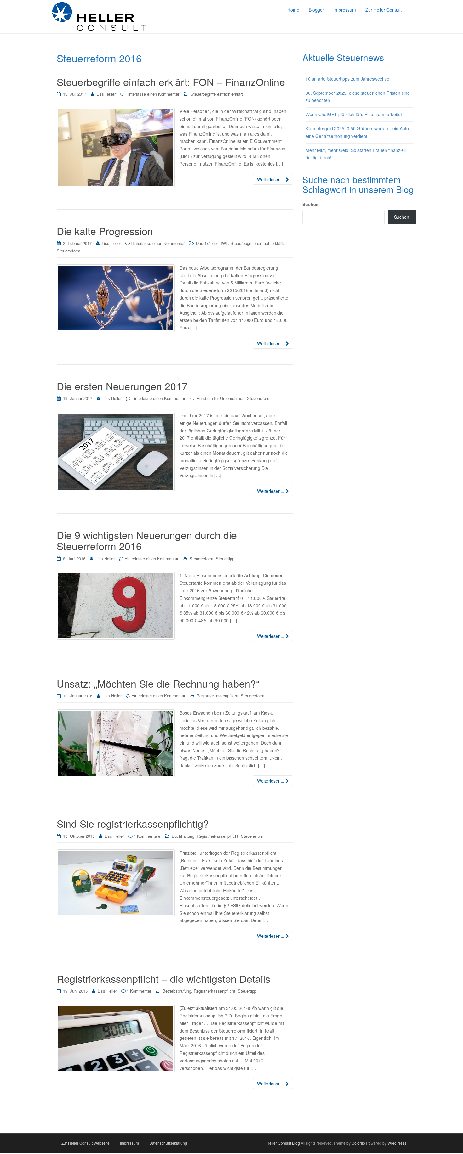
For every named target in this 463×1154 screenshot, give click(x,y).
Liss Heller (106, 94)
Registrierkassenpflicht (217, 696)
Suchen (310, 204)
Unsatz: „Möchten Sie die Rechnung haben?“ (158, 683)
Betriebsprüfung (177, 991)
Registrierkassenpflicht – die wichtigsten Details (163, 978)
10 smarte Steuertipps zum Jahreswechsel (348, 79)
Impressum (129, 1143)
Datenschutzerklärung (168, 1143)
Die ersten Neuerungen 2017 (122, 386)
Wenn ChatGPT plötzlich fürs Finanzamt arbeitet (354, 114)
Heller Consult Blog (283, 1143)
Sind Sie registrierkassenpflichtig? (133, 823)
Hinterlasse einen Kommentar (152, 94)
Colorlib (358, 1143)
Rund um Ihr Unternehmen (220, 398)
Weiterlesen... (271, 179)
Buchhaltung (183, 836)
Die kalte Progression (105, 230)
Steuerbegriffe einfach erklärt (217, 94)
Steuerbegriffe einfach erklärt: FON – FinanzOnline (171, 81)
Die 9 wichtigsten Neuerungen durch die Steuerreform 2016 (147, 540)
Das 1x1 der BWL (212, 243)
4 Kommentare (147, 836)
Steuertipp (225, 558)
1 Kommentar (139, 991)
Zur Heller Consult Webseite (85, 1143)
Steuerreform (68, 251)
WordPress (396, 1143)
